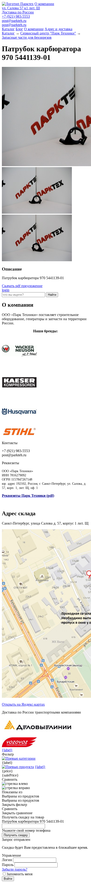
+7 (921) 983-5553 (16, 16)
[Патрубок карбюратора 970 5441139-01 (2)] (37, 260)
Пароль (8, 865)
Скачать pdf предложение (22, 286)
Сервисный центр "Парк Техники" (48, 33)
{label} (7, 750)
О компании (44, 4)
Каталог (8, 29)
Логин (7, 860)
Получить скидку (16, 835)
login (5, 290)
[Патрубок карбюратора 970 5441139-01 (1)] (37, 212)
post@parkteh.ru (14, 21)
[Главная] (18, 4)
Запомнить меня (19, 874)
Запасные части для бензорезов (27, 37)
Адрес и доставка (58, 29)
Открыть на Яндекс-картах (23, 704)
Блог (19, 29)
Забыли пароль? (14, 869)
